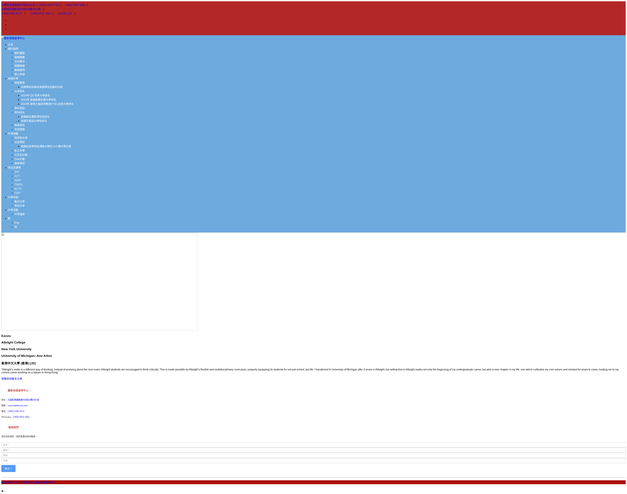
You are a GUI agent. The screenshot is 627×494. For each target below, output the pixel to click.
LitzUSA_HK (64, 13)
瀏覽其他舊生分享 (11, 378)
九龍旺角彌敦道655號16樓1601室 (21, 9)
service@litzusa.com (18, 405)
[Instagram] (2, 488)
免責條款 (6, 482)
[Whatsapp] (8, 488)
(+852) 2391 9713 (49, 5)
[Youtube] (6, 488)
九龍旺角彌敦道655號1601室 (18, 5)
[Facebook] (4, 488)
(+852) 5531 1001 (75, 5)
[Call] (10, 488)
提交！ (8, 468)
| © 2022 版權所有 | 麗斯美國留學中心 (34, 482)
